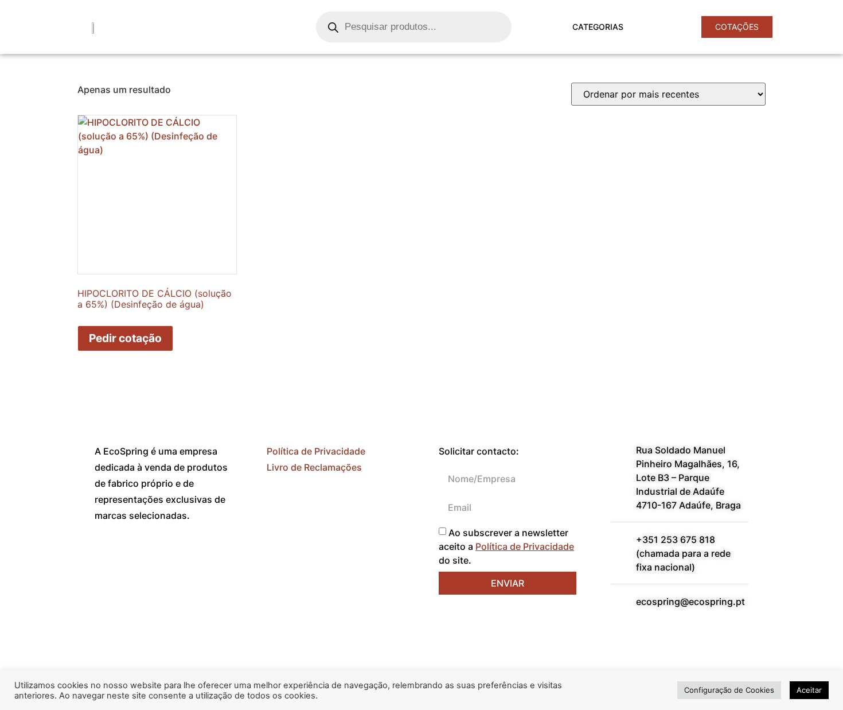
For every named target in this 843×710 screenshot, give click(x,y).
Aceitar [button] (809, 690)
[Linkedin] (140, 557)
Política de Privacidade (316, 451)
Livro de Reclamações (314, 467)
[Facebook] (109, 557)
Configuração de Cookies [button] (729, 690)
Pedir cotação (125, 338)
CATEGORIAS (597, 27)
